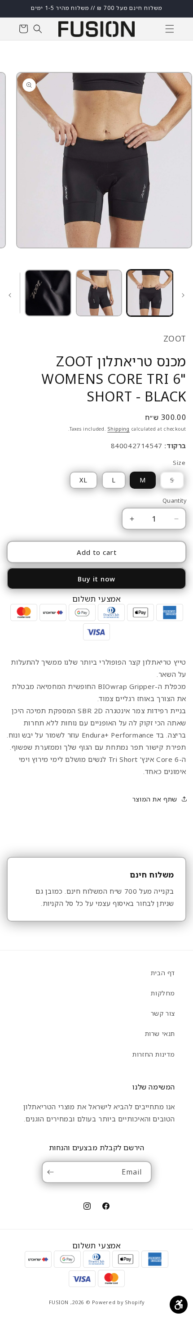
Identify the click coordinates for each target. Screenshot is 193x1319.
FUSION (59, 1302)
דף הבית (163, 972)
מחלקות (163, 993)
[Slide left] (183, 295)
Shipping (118, 429)
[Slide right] (10, 295)
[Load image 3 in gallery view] (48, 293)
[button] (170, 29)
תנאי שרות (160, 1033)
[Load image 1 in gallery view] (150, 293)
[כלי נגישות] (179, 1305)
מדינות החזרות (153, 1054)
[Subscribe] (52, 1172)
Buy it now (96, 578)
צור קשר (163, 1013)
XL (83, 480)
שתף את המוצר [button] (154, 799)
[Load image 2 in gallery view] (99, 293)
